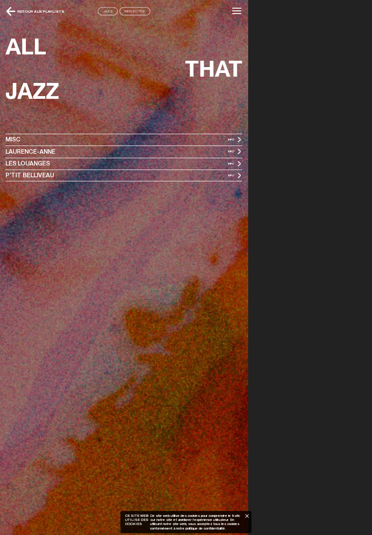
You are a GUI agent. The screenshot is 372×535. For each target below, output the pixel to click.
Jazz (108, 11)
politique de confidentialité (205, 528)
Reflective (135, 11)
